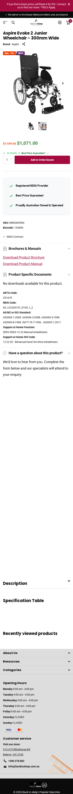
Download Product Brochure (24, 257)
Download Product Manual (22, 264)
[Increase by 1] (11, 157)
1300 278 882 (16, 760)
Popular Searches (49, 792)
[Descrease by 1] (11, 163)
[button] (63, 83)
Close (69, 4)
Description (15, 583)
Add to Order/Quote (42, 159)
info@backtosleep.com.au (23, 766)
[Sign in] (60, 22)
